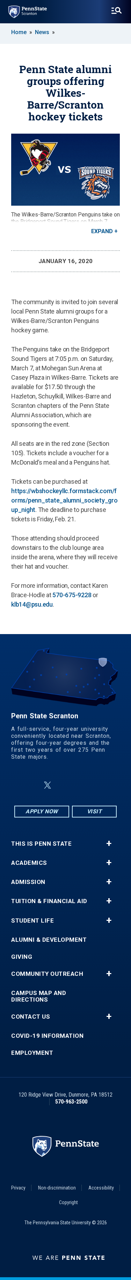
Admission (28, 882)
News (42, 32)
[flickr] (64, 785)
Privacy (18, 1188)
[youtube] (82, 785)
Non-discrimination (57, 1188)
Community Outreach (47, 974)
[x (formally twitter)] (47, 785)
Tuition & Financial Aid (49, 901)
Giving (21, 957)
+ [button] (108, 843)
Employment (32, 1053)
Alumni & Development (49, 940)
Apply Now (42, 811)
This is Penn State (41, 843)
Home (19, 32)
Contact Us (30, 1016)
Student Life (32, 920)
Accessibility (101, 1188)
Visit (94, 811)
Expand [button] (102, 231)
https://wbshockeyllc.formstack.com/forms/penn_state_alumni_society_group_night (64, 500)
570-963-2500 (71, 1101)
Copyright (68, 1202)
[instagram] (100, 785)
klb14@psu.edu (32, 604)
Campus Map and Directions (38, 996)
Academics (29, 863)
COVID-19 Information (47, 1036)
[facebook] (31, 785)
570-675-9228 (71, 595)
